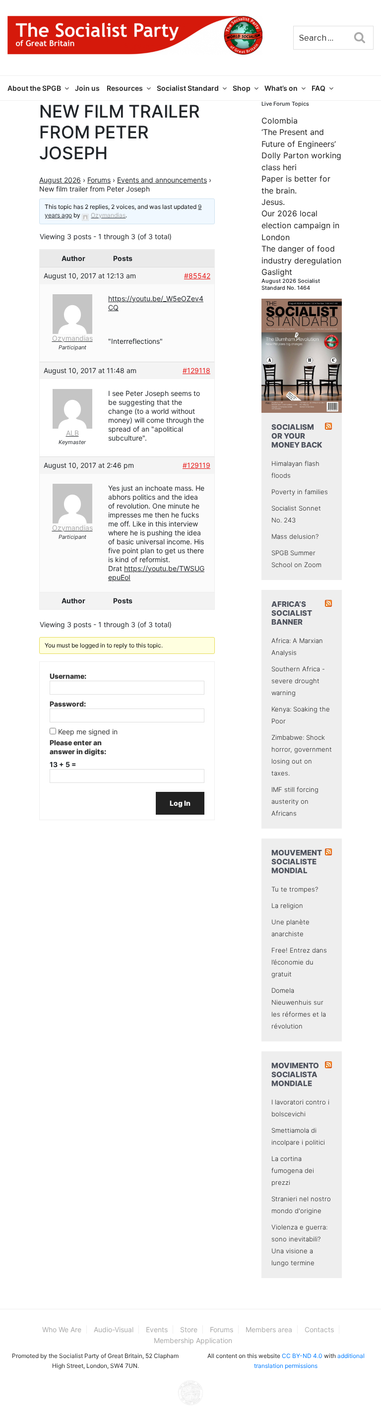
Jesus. (273, 202)
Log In (180, 803)
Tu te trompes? (294, 889)
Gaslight (276, 272)
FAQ (318, 88)
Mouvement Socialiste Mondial (296, 861)
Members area (269, 1329)
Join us (87, 88)
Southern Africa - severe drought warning (298, 681)
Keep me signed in (88, 731)
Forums (99, 180)
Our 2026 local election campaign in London (300, 225)
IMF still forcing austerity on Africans (294, 801)
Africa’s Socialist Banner (291, 613)
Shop (242, 88)
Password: (68, 704)
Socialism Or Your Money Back (296, 436)
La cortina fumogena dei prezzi (292, 1170)
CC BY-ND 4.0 (302, 1355)
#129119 (196, 465)
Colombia (279, 121)
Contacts (319, 1329)
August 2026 (60, 180)
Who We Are (61, 1329)
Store (188, 1329)
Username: (68, 676)
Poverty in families (299, 492)
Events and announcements (162, 180)
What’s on (281, 88)
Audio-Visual (113, 1329)
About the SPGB (34, 88)
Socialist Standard (188, 88)
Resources (125, 88)
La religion (287, 905)
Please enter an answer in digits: (78, 747)
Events (157, 1329)
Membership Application (193, 1340)
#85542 (197, 275)
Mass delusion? (294, 536)
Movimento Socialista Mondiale (295, 1074)
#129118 (196, 370)
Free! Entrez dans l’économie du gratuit (299, 962)
